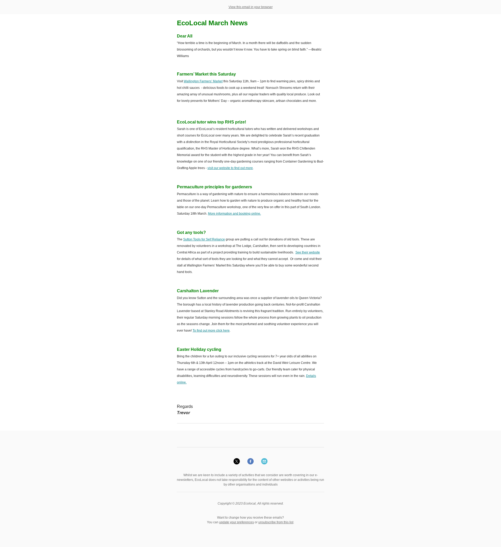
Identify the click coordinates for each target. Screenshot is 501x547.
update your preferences (236, 522)
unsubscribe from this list (275, 522)
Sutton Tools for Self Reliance (204, 239)
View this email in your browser (251, 7)
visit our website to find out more (230, 168)
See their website (307, 252)
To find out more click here (211, 330)
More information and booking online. (234, 213)
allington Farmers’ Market (205, 81)
